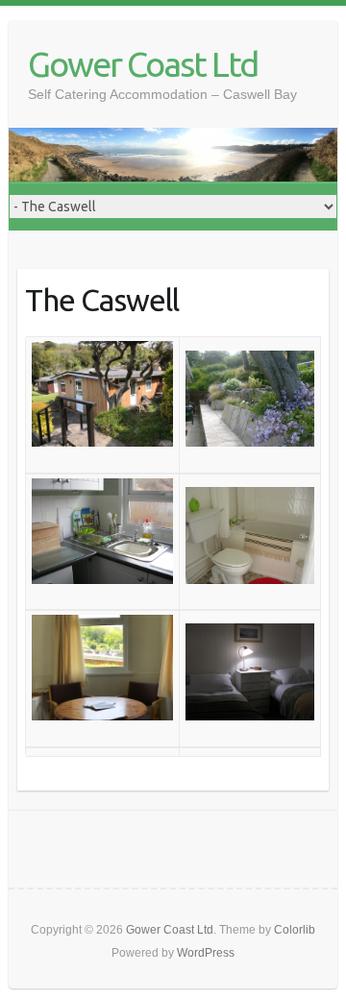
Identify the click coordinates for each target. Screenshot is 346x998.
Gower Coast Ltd (143, 64)
